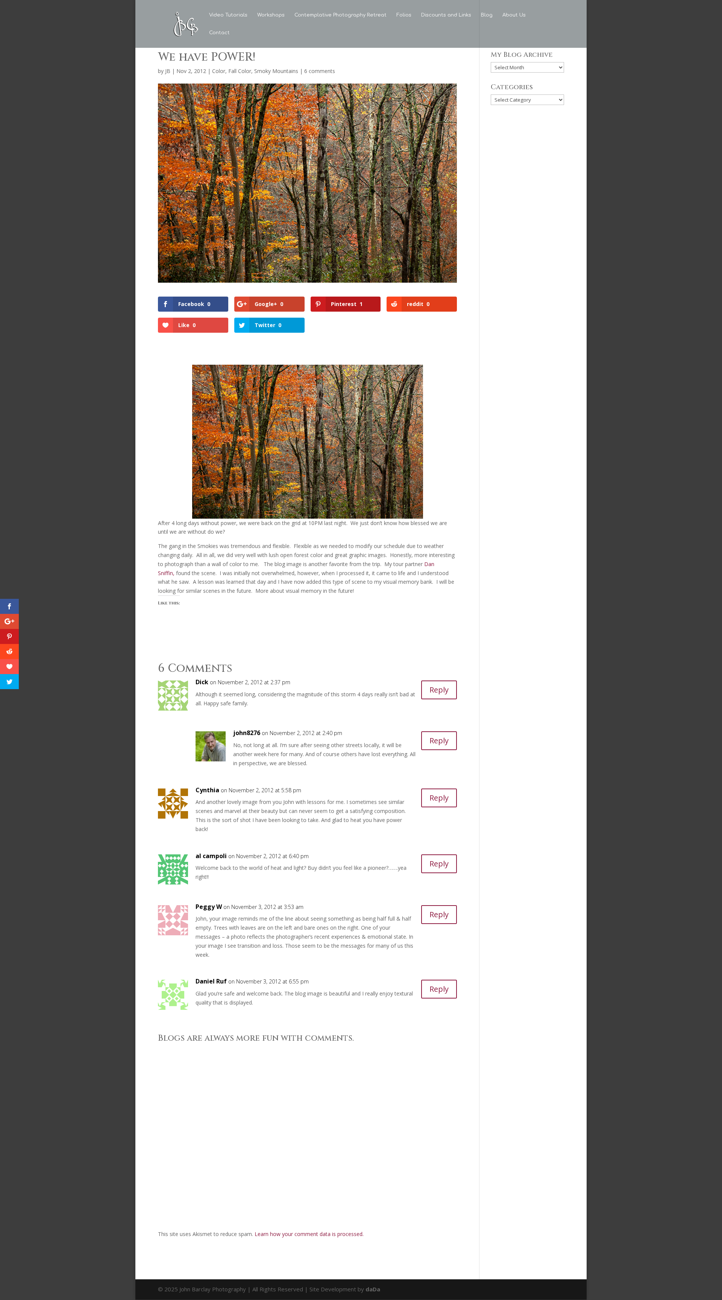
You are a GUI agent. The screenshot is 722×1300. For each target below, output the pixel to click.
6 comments (319, 71)
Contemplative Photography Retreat (340, 15)
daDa (373, 1289)
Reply (439, 690)
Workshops (271, 15)
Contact (219, 32)
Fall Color (239, 71)
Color (218, 71)
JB (167, 71)
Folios (403, 15)
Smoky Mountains (276, 71)
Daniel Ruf (211, 981)
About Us (514, 15)
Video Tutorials (228, 15)
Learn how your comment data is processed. (309, 1234)
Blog (487, 15)
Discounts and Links (446, 15)
